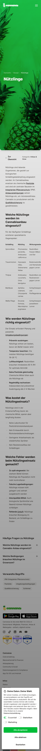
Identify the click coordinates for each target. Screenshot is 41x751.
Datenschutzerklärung (12, 713)
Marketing (12, 722)
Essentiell (12, 717)
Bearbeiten (20, 744)
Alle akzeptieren (21, 730)
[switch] (5, 718)
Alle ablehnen (20, 737)
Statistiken (27, 717)
